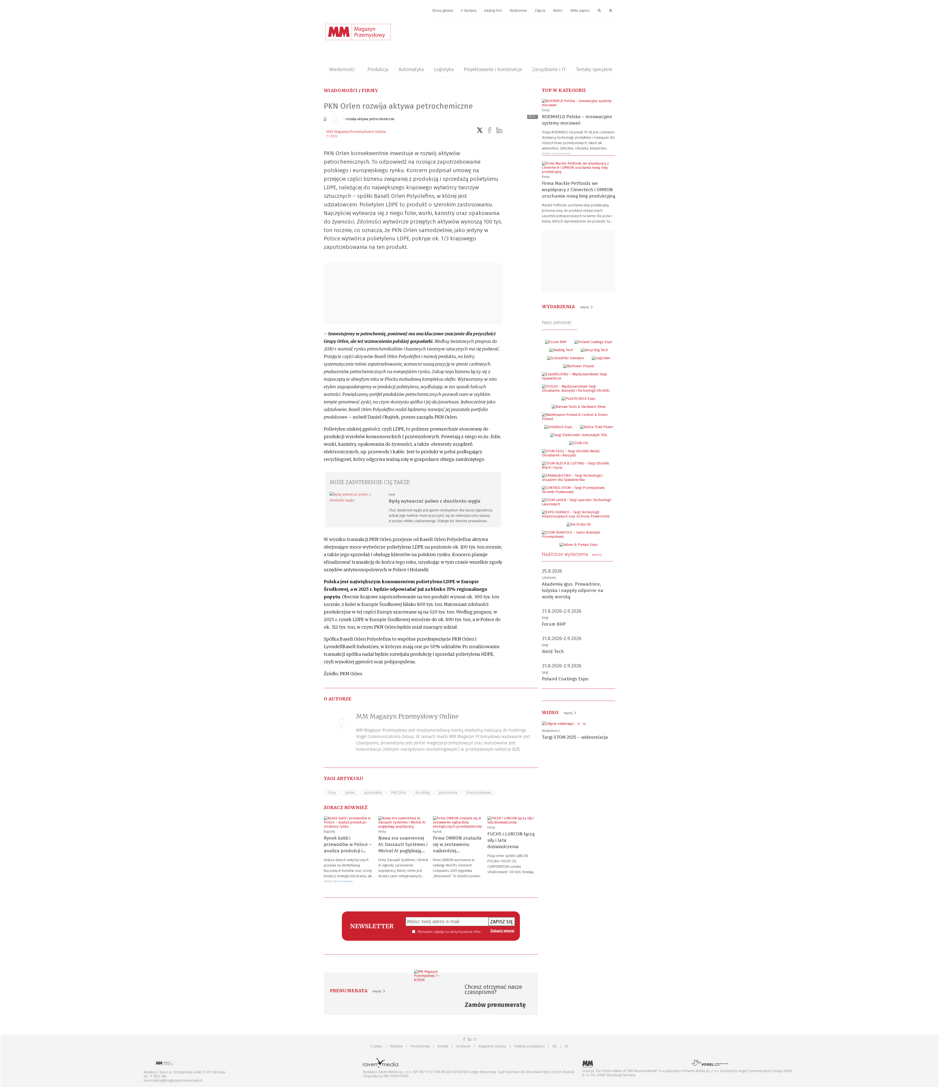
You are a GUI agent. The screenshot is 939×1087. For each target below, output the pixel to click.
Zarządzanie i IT (549, 69)
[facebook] (489, 130)
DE (567, 1046)
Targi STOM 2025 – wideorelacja (575, 737)
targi (545, 618)
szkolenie (549, 578)
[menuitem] (442, 11)
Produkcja (378, 69)
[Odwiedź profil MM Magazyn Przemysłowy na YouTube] (475, 1039)
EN (555, 1046)
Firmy (370, 90)
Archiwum (463, 1046)
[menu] (469, 11)
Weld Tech (553, 651)
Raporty (329, 832)
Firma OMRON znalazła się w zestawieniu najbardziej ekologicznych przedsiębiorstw (457, 850)
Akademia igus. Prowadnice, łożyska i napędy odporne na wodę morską (572, 590)
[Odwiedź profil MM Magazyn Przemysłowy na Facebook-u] (464, 1039)
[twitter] (480, 130)
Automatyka (411, 69)
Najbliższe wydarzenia (572, 554)
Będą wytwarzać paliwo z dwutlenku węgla (435, 501)
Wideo (557, 11)
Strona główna (442, 11)
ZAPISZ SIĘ (501, 922)
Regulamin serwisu (492, 1046)
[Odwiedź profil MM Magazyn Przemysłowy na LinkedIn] (469, 1039)
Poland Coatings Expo (565, 679)
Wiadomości (342, 69)
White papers (580, 11)
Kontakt (443, 1046)
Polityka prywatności (529, 1046)
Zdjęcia (540, 11)
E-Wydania (468, 11)
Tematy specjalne (594, 69)
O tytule (376, 1046)
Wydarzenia (518, 11)
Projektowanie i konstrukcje (493, 69)
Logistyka (444, 69)
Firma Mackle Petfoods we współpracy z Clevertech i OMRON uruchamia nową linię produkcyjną (578, 189)
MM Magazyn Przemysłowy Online (356, 131)
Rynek (437, 832)
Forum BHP (554, 624)
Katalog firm (493, 11)
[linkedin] (499, 130)
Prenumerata (420, 1046)
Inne (392, 495)
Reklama (396, 1046)
